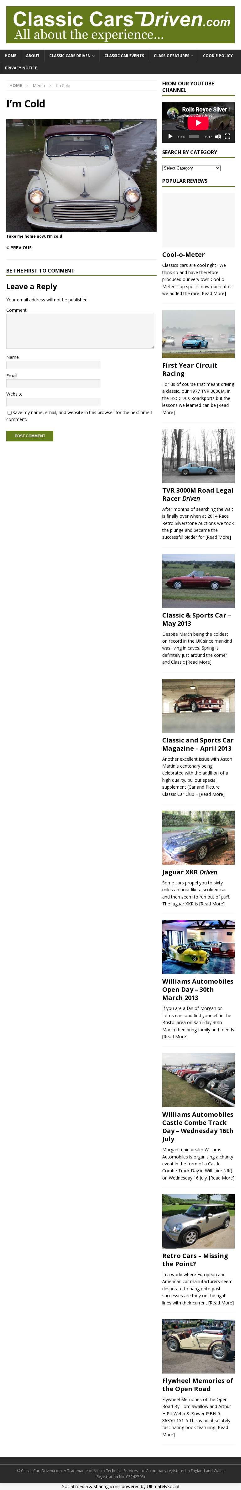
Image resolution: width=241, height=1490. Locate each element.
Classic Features (171, 55)
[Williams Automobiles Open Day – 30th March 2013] (198, 947)
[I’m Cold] (81, 228)
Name (12, 357)
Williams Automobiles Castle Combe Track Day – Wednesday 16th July (197, 1126)
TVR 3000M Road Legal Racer (198, 494)
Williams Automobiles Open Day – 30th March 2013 (197, 989)
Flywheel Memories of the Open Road (197, 1384)
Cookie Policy (218, 55)
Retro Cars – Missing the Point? (195, 1259)
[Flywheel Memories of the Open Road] (198, 1346)
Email (11, 376)
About (33, 55)
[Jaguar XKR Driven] (198, 838)
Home (10, 55)
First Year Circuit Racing (189, 369)
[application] (198, 122)
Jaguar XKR (189, 872)
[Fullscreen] (227, 136)
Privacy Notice (21, 68)
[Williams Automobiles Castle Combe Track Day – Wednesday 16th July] (198, 1080)
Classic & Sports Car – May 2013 (196, 619)
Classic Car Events (124, 55)
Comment (16, 310)
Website (14, 394)
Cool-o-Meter (183, 254)
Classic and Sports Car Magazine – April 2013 (198, 744)
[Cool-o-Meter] (198, 220)
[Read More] (213, 293)
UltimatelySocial (163, 1486)
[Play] (170, 136)
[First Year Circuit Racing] (198, 334)
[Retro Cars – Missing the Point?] (198, 1221)
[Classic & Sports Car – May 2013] (198, 581)
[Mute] (218, 136)
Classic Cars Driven (70, 55)
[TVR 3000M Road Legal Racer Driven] (198, 456)
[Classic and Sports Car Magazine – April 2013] (198, 706)
